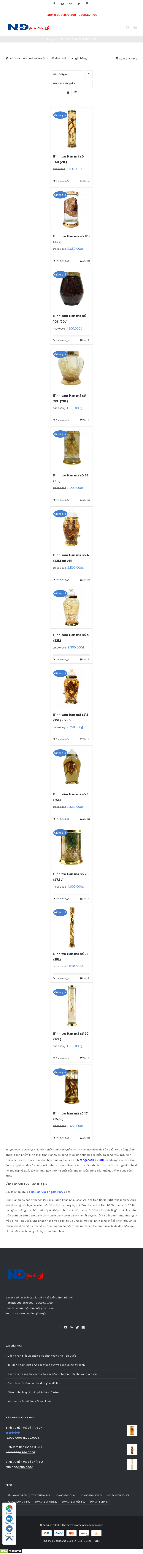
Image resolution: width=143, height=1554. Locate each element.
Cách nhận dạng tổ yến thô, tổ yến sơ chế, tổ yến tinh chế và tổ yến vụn (53, 1374)
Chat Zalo (9, 1523)
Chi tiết (86, 181)
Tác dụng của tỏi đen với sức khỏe (29, 1401)
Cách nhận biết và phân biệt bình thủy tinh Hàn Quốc (42, 1355)
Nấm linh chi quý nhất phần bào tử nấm (33, 1392)
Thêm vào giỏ (62, 181)
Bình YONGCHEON (17, 1495)
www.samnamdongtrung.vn (88, 1525)
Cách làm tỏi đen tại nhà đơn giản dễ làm (34, 1383)
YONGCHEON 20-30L (118, 1495)
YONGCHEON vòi (99, 1501)
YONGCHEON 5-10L (66, 1495)
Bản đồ (9, 1513)
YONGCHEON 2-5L (41, 1495)
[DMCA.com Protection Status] (11, 1551)
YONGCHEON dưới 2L (46, 1501)
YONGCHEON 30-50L (19, 1501)
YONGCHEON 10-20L (91, 1495)
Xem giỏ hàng (128, 58)
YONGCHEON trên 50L (73, 1501)
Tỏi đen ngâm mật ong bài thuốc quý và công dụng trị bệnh (46, 1364)
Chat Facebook (9, 1533)
